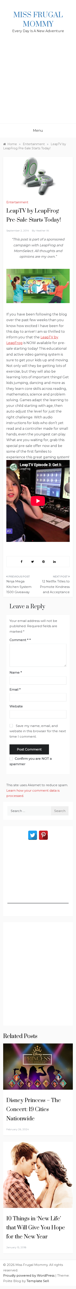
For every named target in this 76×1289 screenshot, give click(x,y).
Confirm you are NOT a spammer (31, 761)
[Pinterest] (43, 835)
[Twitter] (32, 835)
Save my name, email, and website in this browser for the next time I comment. (38, 731)
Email (15, 689)
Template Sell (38, 1281)
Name (16, 672)
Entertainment (17, 202)
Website (16, 706)
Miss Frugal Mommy (38, 20)
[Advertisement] (38, 83)
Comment (19, 640)
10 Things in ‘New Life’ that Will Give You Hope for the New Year (35, 1227)
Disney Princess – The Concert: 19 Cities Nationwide (33, 1109)
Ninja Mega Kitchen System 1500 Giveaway (18, 586)
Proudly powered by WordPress (29, 1275)
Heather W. (43, 230)
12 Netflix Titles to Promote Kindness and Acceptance (55, 586)
